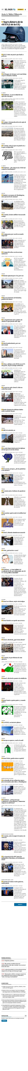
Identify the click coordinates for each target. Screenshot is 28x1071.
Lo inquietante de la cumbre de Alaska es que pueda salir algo (11, 320)
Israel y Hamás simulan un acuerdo (14, 532)
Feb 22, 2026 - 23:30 (17, 149)
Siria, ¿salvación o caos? (10, 550)
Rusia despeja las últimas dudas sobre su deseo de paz (12, 410)
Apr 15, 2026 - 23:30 (17, 78)
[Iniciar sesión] (25, 9)
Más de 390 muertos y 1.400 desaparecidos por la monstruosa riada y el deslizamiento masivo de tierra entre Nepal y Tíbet (14, 996)
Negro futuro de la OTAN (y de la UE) (12, 23)
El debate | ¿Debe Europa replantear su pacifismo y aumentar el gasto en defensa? (13, 801)
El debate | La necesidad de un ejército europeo (11, 95)
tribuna (3, 143)
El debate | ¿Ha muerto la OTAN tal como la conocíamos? (13, 168)
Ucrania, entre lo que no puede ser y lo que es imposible (13, 146)
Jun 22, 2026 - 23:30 (17, 58)
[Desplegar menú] (2, 9)
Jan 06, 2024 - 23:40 (17, 885)
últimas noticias (6, 957)
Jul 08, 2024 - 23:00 (17, 725)
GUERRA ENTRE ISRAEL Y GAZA (7, 879)
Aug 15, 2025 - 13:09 (17, 324)
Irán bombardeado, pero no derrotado (10, 344)
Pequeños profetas (9, 960)
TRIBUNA (3, 72)
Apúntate (4, 1020)
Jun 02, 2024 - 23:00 (17, 743)
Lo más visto (4, 983)
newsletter (4, 1015)
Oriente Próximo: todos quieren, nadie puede (12, 882)
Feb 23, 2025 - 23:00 (17, 495)
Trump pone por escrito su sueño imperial (12, 235)
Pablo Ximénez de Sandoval (18, 575)
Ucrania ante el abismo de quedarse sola (13, 491)
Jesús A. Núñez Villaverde (11, 14)
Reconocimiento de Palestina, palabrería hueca (11, 298)
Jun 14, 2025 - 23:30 (17, 391)
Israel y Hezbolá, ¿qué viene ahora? (14, 640)
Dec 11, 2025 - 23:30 (17, 238)
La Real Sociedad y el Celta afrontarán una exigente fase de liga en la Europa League (13, 970)
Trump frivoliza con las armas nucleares (11, 253)
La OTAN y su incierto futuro (12, 722)
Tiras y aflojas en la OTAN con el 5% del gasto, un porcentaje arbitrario (13, 364)
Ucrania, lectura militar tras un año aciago (13, 215)
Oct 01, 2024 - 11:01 (17, 623)
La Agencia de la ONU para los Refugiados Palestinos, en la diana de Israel (13, 858)
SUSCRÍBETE (20, 9)
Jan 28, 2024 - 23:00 (17, 862)
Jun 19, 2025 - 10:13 (17, 368)
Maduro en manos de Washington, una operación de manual (12, 196)
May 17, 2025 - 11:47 (17, 413)
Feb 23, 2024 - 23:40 (17, 840)
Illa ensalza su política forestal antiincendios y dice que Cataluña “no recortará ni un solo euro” (13, 965)
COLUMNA (3, 599)
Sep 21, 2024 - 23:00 (17, 642)
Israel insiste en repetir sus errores (14, 620)
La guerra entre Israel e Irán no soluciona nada (11, 388)
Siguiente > (20, 904)
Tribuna (3, 19)
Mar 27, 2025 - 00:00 (17, 452)
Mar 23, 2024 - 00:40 (18, 784)
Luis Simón (15, 171)
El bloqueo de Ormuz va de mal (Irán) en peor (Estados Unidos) (13, 75)
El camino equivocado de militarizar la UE (13, 514)
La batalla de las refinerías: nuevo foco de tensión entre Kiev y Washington (13, 781)
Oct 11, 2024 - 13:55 (17, 604)
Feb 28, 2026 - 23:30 (17, 126)
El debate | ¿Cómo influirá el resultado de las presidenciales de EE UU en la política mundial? (13, 571)
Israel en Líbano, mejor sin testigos (14, 601)
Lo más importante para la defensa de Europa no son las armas (13, 449)
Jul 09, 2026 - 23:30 (17, 44)
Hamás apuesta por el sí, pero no (13, 275)
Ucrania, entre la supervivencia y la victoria (13, 836)
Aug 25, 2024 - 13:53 (17, 681)
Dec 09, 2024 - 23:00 (17, 553)
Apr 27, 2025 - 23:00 (17, 432)
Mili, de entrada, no (9, 430)
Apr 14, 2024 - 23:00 (17, 761)
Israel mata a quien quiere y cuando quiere (13, 701)
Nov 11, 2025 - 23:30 (17, 256)
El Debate (3, 567)
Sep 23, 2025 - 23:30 (17, 301)
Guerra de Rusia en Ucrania (7, 778)
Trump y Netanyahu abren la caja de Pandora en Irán (13, 123)
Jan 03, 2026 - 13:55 (17, 199)
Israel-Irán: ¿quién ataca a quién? (13, 758)
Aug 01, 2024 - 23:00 (17, 704)
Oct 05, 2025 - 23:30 (17, 278)
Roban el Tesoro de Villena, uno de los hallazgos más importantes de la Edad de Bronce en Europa (14, 991)
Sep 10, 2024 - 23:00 (17, 661)
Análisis (3, 193)
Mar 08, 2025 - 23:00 (17, 473)
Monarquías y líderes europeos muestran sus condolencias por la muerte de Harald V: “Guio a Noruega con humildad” (13, 975)
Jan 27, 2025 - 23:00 (17, 517)
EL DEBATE (3, 798)
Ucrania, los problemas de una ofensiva (11, 658)
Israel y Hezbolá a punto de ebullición (14, 678)
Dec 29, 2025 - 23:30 (17, 218)
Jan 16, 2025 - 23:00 (17, 535)
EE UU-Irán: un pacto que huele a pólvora (12, 55)
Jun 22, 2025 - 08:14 (17, 347)
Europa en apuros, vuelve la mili (13, 740)
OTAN (2, 362)
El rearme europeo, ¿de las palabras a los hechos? (13, 469)
